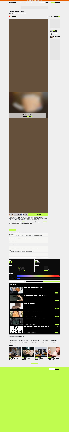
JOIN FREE (29, 116)
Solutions (25, 2)
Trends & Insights (21, 2)
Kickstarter (18, 217)
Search (47, 2)
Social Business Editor (14, 16)
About (31, 2)
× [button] (59, 0)
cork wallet (23, 221)
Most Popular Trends (21, 336)
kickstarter (52, 16)
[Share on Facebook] (57, 16)
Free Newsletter (58, 2)
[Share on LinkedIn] (55, 16)
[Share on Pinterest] (59, 16)
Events (29, 2)
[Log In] (49, 2)
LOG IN (25, 116)
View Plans (53, 2)
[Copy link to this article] (54, 16)
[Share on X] (58, 16)
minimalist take (45, 221)
